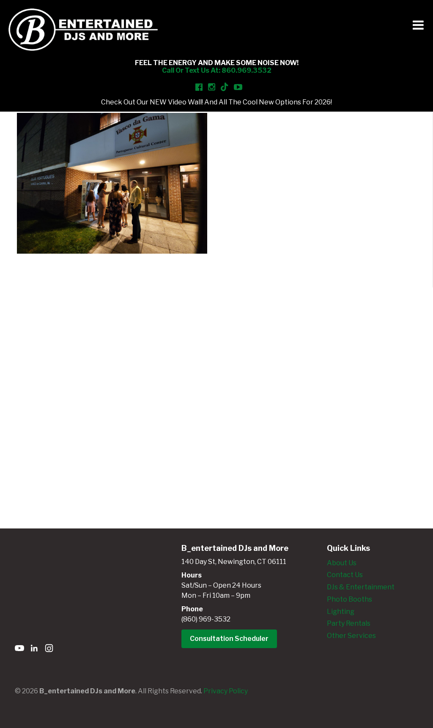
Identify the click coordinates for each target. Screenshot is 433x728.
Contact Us (345, 575)
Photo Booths (349, 599)
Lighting (340, 612)
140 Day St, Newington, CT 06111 (233, 562)
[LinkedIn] (34, 649)
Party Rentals (348, 623)
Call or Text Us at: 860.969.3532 (216, 70)
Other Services (351, 636)
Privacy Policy (225, 691)
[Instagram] (49, 649)
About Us (341, 563)
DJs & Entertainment (361, 587)
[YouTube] (19, 649)
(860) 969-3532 (205, 619)
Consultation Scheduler (229, 639)
